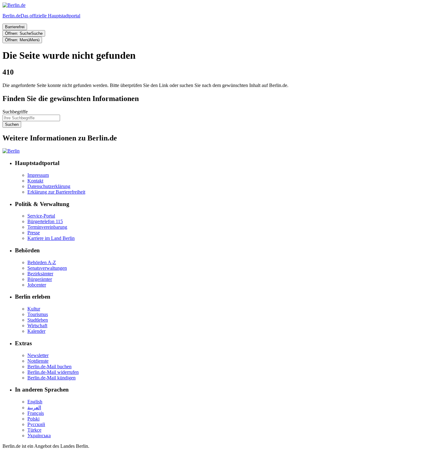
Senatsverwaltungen (47, 268)
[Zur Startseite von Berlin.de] (11, 151)
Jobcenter (36, 284)
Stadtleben (37, 320)
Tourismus (37, 314)
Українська (39, 435)
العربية (34, 407)
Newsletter (38, 355)
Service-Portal (41, 215)
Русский (36, 424)
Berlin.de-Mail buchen (49, 366)
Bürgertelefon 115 (45, 221)
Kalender (36, 331)
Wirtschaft (37, 325)
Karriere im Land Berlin (51, 238)
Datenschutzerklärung (48, 186)
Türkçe (34, 430)
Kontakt (35, 180)
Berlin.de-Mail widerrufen (53, 372)
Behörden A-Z (41, 262)
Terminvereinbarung (47, 227)
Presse (33, 232)
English (34, 401)
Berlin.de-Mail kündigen (51, 377)
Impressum (38, 175)
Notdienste (38, 361)
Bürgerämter (39, 279)
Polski (33, 418)
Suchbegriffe (15, 111)
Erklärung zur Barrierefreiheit (56, 192)
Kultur (33, 308)
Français (35, 413)
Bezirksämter (40, 273)
